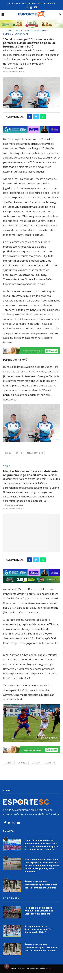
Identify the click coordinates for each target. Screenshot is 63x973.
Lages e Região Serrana (35, 31)
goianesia (22, 763)
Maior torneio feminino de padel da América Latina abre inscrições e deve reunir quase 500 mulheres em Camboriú (41, 845)
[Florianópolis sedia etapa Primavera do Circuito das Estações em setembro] (12, 912)
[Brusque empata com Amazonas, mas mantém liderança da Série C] (12, 931)
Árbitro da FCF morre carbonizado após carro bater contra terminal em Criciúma (40, 884)
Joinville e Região (11, 31)
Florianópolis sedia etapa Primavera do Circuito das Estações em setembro (38, 910)
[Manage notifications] (6, 966)
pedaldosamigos (35, 453)
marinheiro (50, 763)
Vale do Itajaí (21, 34)
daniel (8, 453)
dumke (19, 453)
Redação (20, 68)
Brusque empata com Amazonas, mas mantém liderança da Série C (38, 929)
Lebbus (49, 968)
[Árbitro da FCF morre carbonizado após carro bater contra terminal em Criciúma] (12, 886)
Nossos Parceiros (46, 3)
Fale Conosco (28, 3)
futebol (9, 763)
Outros (7, 34)
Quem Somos (14, 3)
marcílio (36, 763)
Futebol (7, 466)
